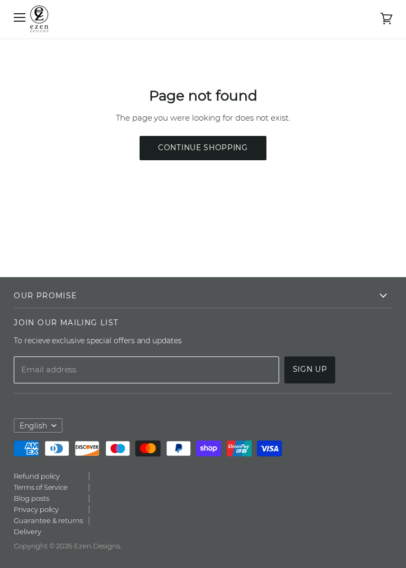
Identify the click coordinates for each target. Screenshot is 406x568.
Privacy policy (36, 509)
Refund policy (37, 476)
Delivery (27, 531)
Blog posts (31, 498)
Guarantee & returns (48, 520)
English (33, 425)
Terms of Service (41, 487)
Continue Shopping (203, 147)
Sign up (310, 369)
